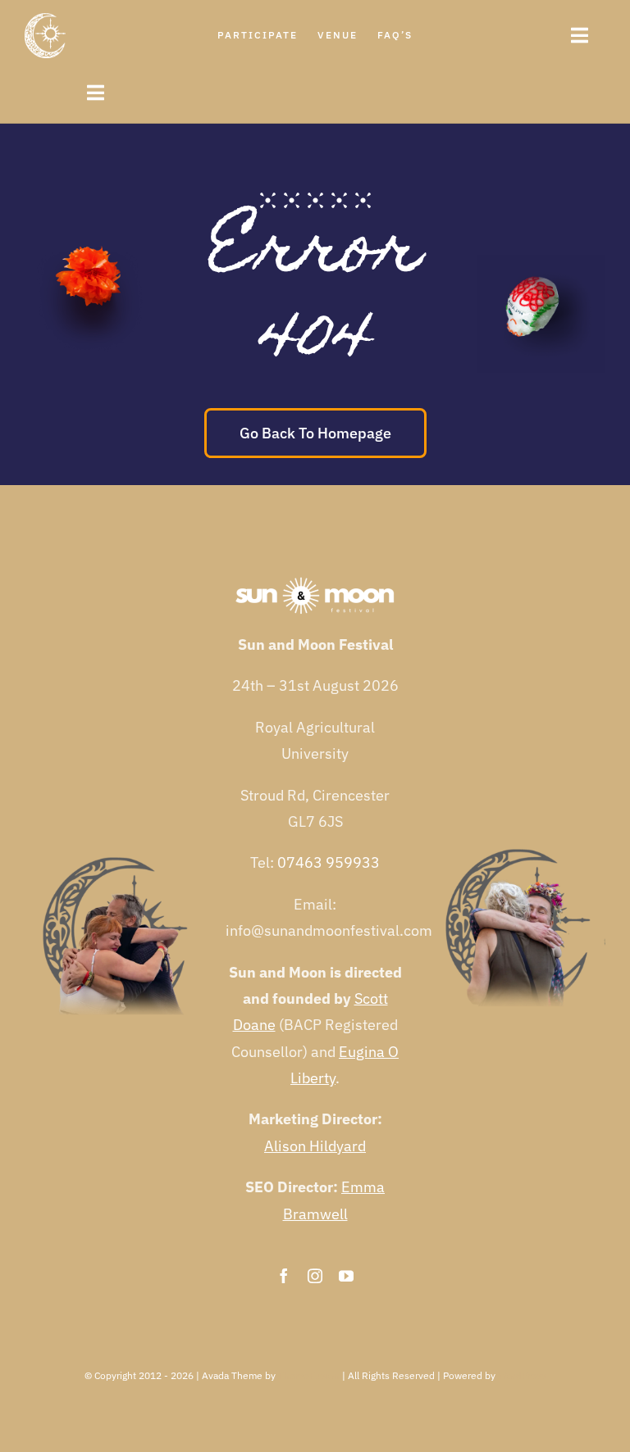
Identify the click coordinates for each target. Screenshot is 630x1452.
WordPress (522, 1375)
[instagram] (315, 1275)
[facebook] (283, 1275)
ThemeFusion (309, 1375)
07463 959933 (328, 862)
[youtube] (346, 1275)
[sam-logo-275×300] (45, 20)
